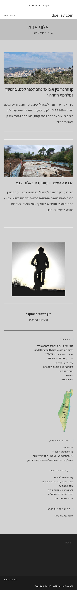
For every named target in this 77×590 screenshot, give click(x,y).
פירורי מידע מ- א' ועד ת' (62, 451)
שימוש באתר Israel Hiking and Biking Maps (53, 350)
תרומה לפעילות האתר (63, 515)
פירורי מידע (68, 447)
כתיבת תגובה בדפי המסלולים (60, 494)
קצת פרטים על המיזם (63, 477)
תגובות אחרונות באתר (63, 498)
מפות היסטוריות (66, 371)
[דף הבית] (52, 33)
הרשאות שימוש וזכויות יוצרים (60, 490)
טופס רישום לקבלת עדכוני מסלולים (57, 481)
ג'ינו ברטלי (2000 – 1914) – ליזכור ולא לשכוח (53, 455)
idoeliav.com (61, 15)
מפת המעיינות (67, 379)
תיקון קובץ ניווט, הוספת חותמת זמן (58, 366)
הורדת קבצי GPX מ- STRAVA (60, 358)
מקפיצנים (69, 375)
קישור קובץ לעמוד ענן (64, 362)
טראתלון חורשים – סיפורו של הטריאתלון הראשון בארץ (50, 460)
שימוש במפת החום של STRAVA (59, 354)
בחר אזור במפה (10, 579)
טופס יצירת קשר (66, 485)
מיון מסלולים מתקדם (40, 5)
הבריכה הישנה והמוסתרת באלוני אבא (44, 183)
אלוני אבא (40, 33)
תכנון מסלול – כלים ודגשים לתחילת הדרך (55, 345)
